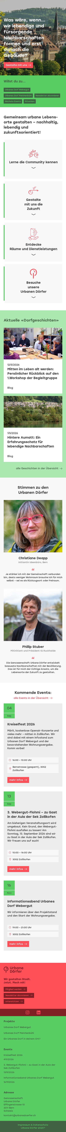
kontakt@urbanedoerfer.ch (20, 1115)
